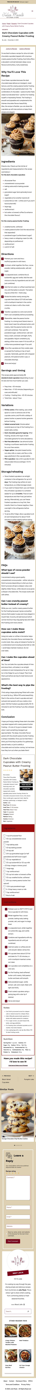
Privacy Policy (25, 1384)
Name (9, 1207)
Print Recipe (26, 785)
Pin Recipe (26, 789)
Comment (11, 1178)
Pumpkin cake (29, 1077)
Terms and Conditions (12, 1384)
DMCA (30, 1381)
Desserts (5, 29)
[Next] (34, 1119)
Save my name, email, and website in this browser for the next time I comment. (19, 1234)
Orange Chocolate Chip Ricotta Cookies (15, 1139)
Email (9, 1217)
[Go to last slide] (2, 1119)
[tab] (14, 1145)
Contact (11, 1381)
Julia (5, 40)
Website (9, 1226)
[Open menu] (32, 11)
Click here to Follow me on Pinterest (18, 1065)
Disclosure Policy (21, 1381)
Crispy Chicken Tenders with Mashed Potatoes (11, 1342)
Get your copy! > (18, 2)
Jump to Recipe (11, 49)
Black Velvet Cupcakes (6, 1079)
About (5, 1381)
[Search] (28, 1311)
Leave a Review (24, 49)
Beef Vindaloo (23, 1340)
